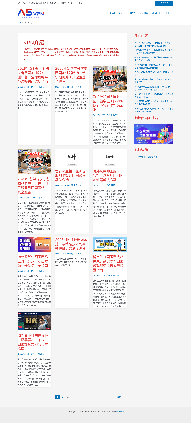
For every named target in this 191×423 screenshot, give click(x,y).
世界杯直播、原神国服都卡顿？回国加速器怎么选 (70, 175)
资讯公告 (144, 13)
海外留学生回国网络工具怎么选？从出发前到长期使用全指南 (33, 261)
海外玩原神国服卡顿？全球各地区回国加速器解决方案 (108, 175)
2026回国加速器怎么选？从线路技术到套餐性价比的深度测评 (71, 244)
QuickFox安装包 (117, 13)
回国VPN (132, 13)
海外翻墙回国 (140, 157)
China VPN (153, 157)
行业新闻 (168, 13)
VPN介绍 (156, 13)
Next (120, 397)
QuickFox (22, 87)
